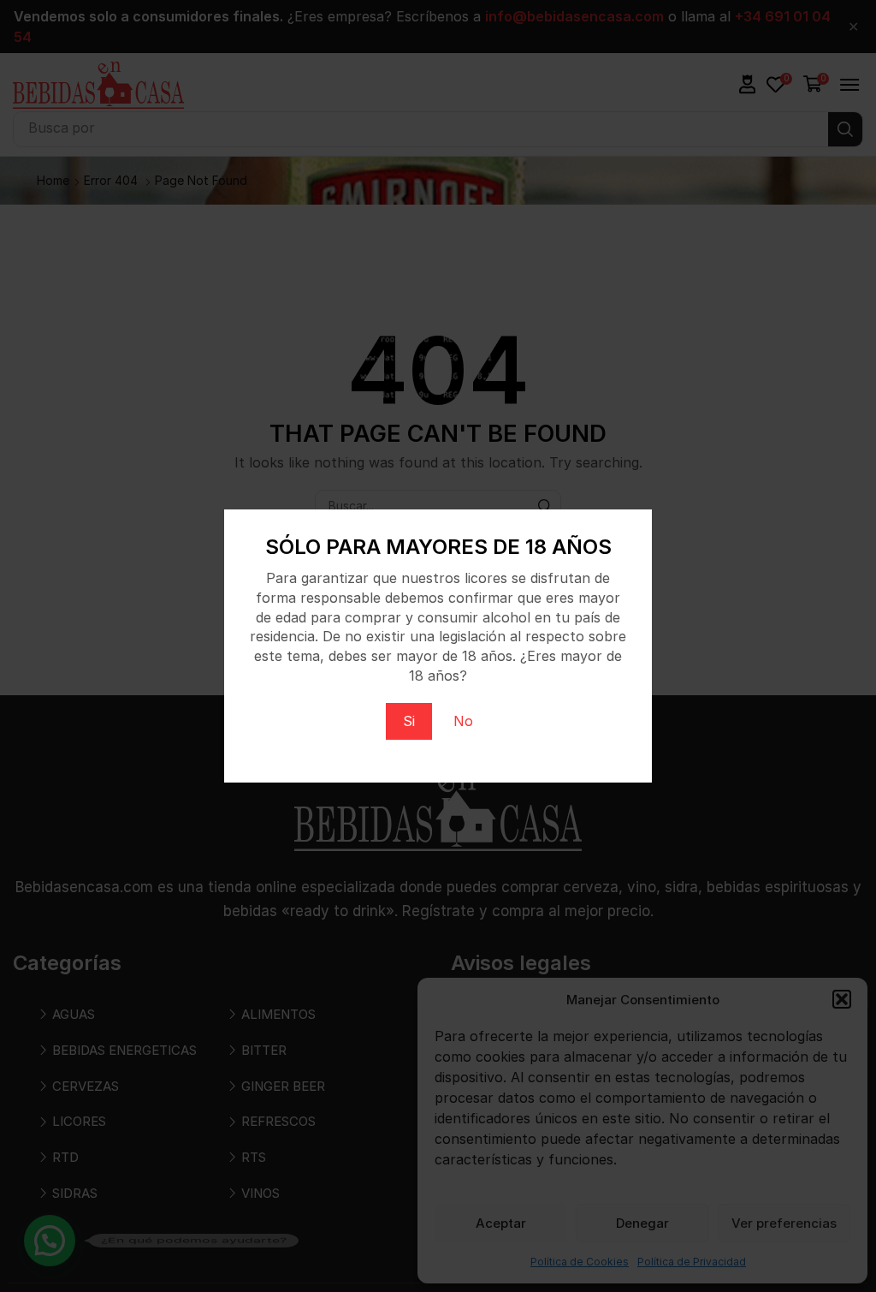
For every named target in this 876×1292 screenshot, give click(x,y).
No (463, 720)
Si (409, 720)
